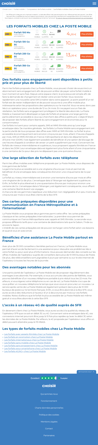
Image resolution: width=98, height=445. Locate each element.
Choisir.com (7, 9)
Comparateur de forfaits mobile (39, 9)
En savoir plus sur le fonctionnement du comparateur (74, 18)
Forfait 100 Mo (22, 32)
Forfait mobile (19, 9)
